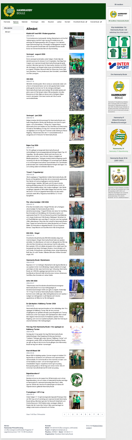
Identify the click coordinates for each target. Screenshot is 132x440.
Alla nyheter (8, 28)
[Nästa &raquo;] (102, 414)
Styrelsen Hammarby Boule (64, 434)
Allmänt (7, 32)
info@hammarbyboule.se (59, 430)
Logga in (89, 428)
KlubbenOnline (98, 426)
